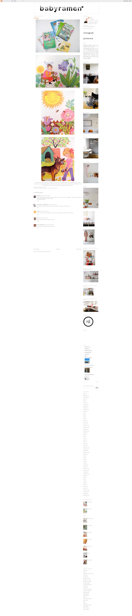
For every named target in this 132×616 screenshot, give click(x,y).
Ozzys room (89, 546)
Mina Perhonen (86, 595)
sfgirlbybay (87, 348)
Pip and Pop (85, 600)
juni (84, 415)
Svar (38, 200)
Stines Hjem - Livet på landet (42, 204)
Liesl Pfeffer (85, 586)
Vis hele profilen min (87, 28)
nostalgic (36, 18)
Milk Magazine (86, 594)
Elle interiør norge (86, 578)
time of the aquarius (89, 367)
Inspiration (87, 48)
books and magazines (42, 188)
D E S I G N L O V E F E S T (89, 365)
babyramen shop (89, 52)
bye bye (83, 515)
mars (84, 400)
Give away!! (89, 508)
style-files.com (87, 346)
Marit (38, 217)
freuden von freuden (87, 581)
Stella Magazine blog (87, 604)
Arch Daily (85, 570)
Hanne (90, 17)
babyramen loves (94, 51)
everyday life (54, 188)
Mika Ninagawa (86, 592)
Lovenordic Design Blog (89, 374)
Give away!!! (89, 501)
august (84, 398)
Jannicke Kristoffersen (87, 584)
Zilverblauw (87, 354)
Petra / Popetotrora (41, 224)
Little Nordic (85, 587)
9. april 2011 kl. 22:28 (49, 224)
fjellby (86, 355)
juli (83, 413)
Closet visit (85, 575)
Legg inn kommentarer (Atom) (45, 251)
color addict (89, 532)
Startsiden (58, 249)
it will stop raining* (88, 350)
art (86, 51)
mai (84, 416)
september (85, 397)
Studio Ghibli (85, 606)
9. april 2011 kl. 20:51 (43, 217)
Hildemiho (39, 195)
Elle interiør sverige (87, 579)
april (84, 418)
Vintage (89, 49)
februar (84, 402)
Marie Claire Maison (87, 590)
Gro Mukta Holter (86, 583)
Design (85, 45)
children (49, 188)
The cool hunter (86, 608)
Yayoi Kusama (86, 609)
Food (90, 46)
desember (85, 395)
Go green (95, 46)
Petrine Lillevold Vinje (87, 598)
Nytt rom (85, 597)
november (85, 406)
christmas (93, 55)
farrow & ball (89, 525)
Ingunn (38, 211)
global (88, 553)
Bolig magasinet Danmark (88, 573)
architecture (96, 49)
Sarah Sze (85, 603)
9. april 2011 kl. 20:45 (44, 211)
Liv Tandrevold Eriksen (87, 589)
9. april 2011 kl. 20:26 (52, 204)
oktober (84, 407)
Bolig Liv (84, 572)
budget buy (95, 53)
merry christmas (90, 518)
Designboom (85, 576)
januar (84, 393)
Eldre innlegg (79, 249)
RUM (84, 601)
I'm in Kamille (89, 560)
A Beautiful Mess (88, 352)
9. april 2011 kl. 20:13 (45, 195)
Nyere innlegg (36, 249)
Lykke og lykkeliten (88, 357)
